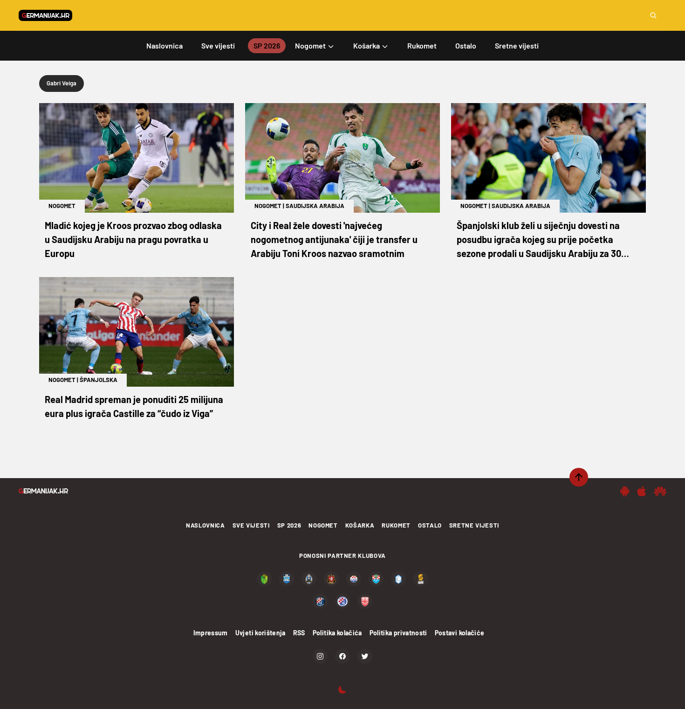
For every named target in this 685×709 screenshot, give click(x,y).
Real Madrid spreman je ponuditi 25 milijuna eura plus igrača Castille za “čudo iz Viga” (134, 406)
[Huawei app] (660, 491)
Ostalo (430, 525)
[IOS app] (641, 491)
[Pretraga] (653, 15)
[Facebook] (342, 656)
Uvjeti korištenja (260, 633)
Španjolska (98, 379)
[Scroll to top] (578, 477)
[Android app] (625, 491)
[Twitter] (364, 656)
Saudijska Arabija (315, 205)
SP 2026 (289, 525)
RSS (299, 633)
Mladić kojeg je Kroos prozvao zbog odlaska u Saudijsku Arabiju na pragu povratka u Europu (133, 239)
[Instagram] (320, 656)
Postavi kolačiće (460, 633)
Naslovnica (205, 525)
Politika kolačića (337, 633)
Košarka (360, 525)
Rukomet (396, 525)
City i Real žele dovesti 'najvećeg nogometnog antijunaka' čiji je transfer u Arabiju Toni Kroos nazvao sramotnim (334, 239)
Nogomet (61, 205)
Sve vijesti (251, 525)
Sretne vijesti (474, 525)
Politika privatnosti (398, 633)
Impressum (210, 633)
